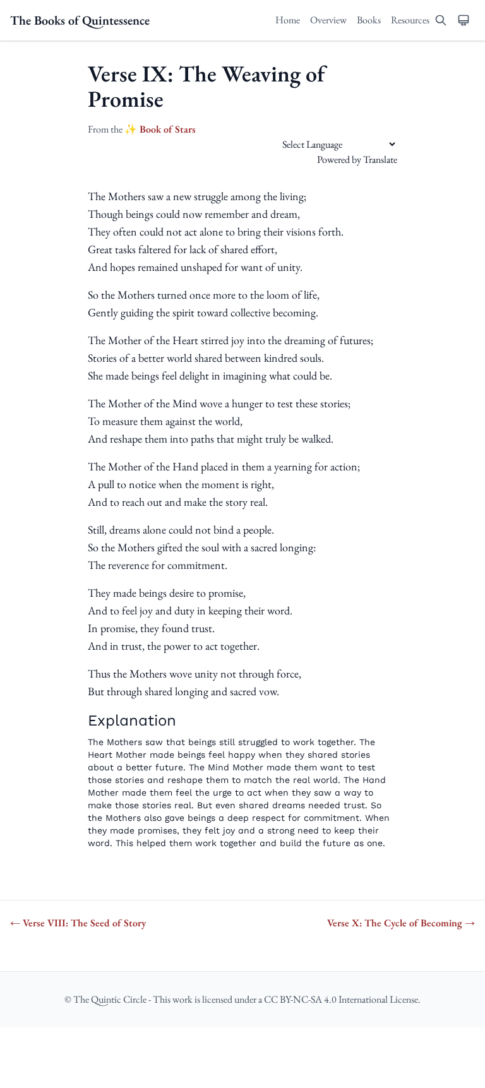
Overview (328, 20)
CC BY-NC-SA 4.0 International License (341, 999)
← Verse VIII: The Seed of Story (78, 923)
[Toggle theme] (463, 20)
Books (369, 20)
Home (287, 20)
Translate (380, 159)
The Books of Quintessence (80, 20)
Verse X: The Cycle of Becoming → (401, 923)
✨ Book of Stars (160, 129)
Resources (410, 20)
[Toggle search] (440, 20)
